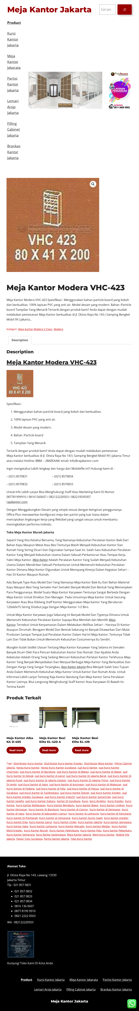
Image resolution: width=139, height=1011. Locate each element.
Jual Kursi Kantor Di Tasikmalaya (39, 792)
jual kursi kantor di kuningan (66, 784)
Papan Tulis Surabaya (29, 839)
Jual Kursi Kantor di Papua (83, 788)
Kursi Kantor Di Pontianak (22, 818)
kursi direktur (98, 801)
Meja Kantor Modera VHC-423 (52, 362)
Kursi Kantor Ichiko (64, 822)
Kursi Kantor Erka (17, 822)
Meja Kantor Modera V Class (35, 329)
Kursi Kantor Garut (40, 822)
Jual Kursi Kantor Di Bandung (37, 771)
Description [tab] (20, 340)
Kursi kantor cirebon (112, 805)
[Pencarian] (124, 9)
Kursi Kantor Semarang (21, 834)
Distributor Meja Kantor (98, 763)
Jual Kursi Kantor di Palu (51, 788)
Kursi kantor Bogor (87, 805)
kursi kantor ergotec (116, 818)
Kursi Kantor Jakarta (90, 822)
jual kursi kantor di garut (50, 776)
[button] (93, 184)
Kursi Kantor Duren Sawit (87, 818)
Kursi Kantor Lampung (43, 826)
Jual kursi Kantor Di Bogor (105, 771)
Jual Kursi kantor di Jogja (33, 784)
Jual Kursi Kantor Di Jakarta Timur (88, 780)
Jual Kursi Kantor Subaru (40, 801)
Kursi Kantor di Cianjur (74, 809)
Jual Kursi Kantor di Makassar (103, 784)
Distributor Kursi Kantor (28, 763)
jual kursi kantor (87, 767)
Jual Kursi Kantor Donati (74, 792)
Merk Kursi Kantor (103, 834)
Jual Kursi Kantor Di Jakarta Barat (86, 776)
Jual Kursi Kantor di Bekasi (73, 771)
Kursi (85, 801)
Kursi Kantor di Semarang (54, 818)
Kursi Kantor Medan (98, 826)
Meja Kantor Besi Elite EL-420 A (52, 740)
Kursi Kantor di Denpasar (105, 809)
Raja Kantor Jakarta (73, 667)
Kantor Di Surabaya (68, 801)
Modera (58, 329)
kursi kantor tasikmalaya (51, 834)
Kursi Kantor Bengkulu (60, 805)
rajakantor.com (17, 502)
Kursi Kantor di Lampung (83, 813)
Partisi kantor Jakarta (56, 839)
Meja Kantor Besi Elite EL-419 (85, 740)
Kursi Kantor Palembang (64, 830)
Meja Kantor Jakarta (49, 9)
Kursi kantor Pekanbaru (117, 830)
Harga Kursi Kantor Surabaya (58, 767)
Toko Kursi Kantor (81, 839)
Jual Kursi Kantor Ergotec (106, 792)
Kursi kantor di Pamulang (115, 813)
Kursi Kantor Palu (91, 830)
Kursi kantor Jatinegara (117, 822)
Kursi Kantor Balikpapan (31, 805)
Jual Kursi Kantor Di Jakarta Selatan (45, 780)
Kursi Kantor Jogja (17, 826)
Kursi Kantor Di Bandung (44, 809)
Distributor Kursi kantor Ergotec (63, 763)
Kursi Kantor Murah (36, 830)
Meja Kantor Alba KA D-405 (20, 740)
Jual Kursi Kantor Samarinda (93, 797)
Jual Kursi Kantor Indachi (60, 797)
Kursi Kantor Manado (71, 826)
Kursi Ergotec (116, 801)
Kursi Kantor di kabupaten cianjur (46, 813)
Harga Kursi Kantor (27, 767)
